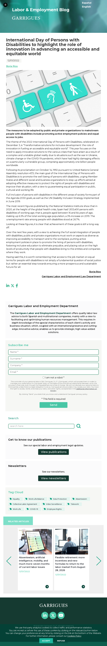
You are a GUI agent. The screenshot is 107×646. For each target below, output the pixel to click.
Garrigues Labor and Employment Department (43, 313)
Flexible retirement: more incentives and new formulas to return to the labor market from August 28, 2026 (70, 564)
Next (96, 557)
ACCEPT (46, 641)
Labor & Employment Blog (40, 9)
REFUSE (61, 641)
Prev (6, 557)
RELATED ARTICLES (18, 521)
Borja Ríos (12, 66)
